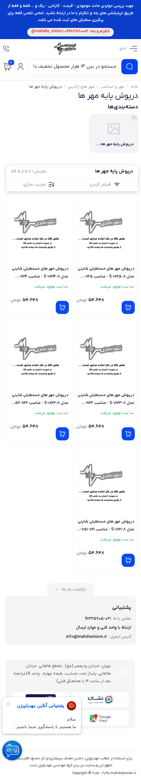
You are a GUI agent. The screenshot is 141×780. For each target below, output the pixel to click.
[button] (21, 67)
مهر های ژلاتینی (81, 86)
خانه (134, 86)
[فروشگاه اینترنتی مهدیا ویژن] (64, 48)
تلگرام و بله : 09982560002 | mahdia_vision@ (70, 31)
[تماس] (6, 48)
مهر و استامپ (112, 86)
